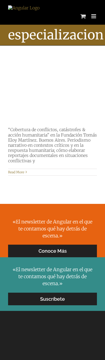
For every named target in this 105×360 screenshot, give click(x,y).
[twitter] (44, 345)
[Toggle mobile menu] (94, 16)
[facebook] (52, 345)
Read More (16, 172)
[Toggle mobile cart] (83, 16)
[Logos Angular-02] (52, 322)
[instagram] (61, 345)
